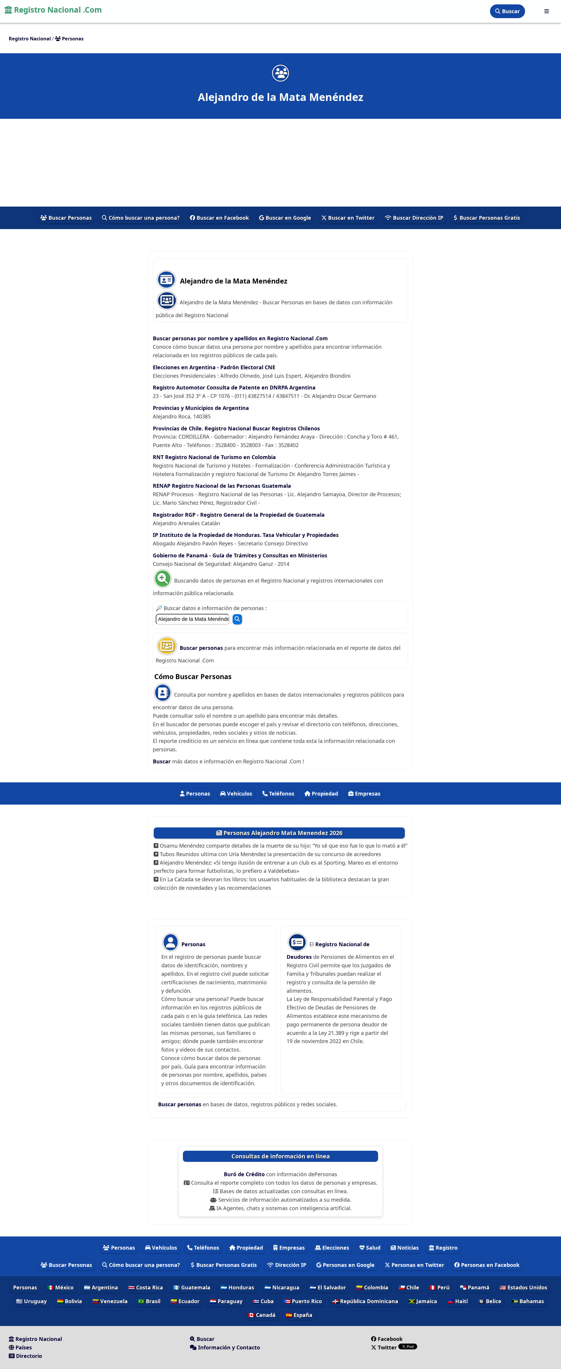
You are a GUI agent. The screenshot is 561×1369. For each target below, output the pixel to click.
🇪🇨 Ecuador (185, 1301)
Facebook (390, 1338)
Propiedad (324, 793)
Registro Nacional (38, 1338)
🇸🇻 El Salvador (328, 1287)
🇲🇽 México (60, 1287)
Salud (372, 1247)
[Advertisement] (280, 163)
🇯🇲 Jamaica (422, 1301)
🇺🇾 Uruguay (31, 1301)
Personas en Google (348, 1264)
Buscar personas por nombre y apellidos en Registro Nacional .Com (240, 338)
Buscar (510, 11)
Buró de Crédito (245, 1174)
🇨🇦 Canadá (262, 1314)
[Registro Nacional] (546, 11)
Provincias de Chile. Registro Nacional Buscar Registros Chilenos (236, 428)
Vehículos (239, 793)
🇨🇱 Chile (409, 1287)
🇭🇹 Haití (457, 1301)
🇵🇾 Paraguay (226, 1301)
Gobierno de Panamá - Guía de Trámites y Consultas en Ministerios (240, 555)
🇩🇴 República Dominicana (365, 1301)
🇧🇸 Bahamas (528, 1301)
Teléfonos (281, 793)
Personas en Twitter (417, 1264)
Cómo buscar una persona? (143, 217)
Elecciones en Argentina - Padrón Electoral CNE (214, 367)
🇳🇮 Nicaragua (281, 1287)
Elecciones (335, 1247)
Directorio (28, 1355)
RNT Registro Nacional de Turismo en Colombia (214, 457)
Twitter (387, 1347)
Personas (197, 793)
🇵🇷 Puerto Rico (303, 1301)
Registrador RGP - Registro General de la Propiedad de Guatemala (239, 514)
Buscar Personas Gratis (489, 217)
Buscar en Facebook (222, 217)
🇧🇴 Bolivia (69, 1301)
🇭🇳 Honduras (237, 1287)
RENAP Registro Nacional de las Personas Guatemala (222, 485)
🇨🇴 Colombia (372, 1287)
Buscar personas (202, 647)
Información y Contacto (228, 1347)
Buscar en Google (287, 217)
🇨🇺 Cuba (263, 1301)
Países (23, 1347)
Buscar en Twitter (351, 217)
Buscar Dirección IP (417, 217)
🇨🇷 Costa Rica (145, 1287)
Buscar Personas (69, 217)
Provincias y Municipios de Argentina (201, 407)
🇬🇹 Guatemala (191, 1287)
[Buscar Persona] (237, 619)
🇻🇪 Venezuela (110, 1301)
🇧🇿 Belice (489, 1301)
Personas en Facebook (490, 1264)
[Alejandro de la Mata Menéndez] (280, 73)
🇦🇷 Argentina (101, 1287)
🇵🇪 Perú (440, 1287)
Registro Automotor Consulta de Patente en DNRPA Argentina (234, 387)
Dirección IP (290, 1264)
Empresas (367, 793)
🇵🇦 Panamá (474, 1287)
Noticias (407, 1247)
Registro (446, 1247)
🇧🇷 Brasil (149, 1301)
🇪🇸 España (299, 1314)
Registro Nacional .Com (57, 9)
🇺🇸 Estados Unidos (523, 1287)
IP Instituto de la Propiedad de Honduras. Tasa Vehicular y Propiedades (246, 534)
